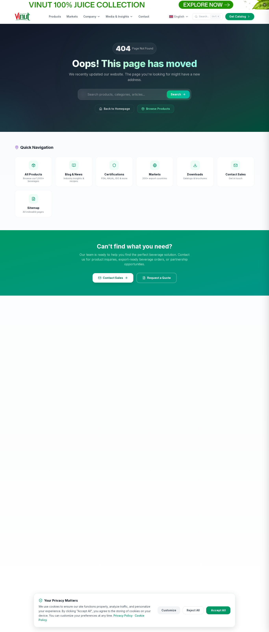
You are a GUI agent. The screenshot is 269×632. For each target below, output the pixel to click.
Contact (143, 16)
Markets (72, 16)
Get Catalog (237, 16)
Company (89, 16)
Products (55, 16)
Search (176, 94)
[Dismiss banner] (264, 5)
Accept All (218, 610)
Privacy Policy (123, 615)
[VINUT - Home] (23, 16)
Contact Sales (113, 277)
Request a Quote (159, 277)
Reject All (193, 610)
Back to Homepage (117, 108)
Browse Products (158, 108)
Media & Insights (117, 16)
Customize (168, 610)
